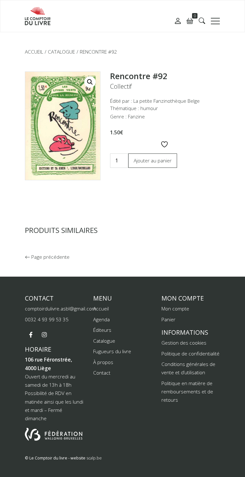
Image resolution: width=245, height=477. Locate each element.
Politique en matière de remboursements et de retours (187, 392)
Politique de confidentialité (190, 353)
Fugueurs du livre (112, 351)
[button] (202, 21)
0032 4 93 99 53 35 (47, 319)
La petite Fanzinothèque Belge (166, 100)
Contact (101, 372)
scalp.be (94, 458)
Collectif (121, 86)
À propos (103, 362)
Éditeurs (102, 329)
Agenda (101, 319)
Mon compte (175, 308)
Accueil (34, 51)
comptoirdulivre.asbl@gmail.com (60, 308)
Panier (168, 319)
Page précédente (50, 256)
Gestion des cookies (183, 342)
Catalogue (61, 51)
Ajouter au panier (153, 160)
